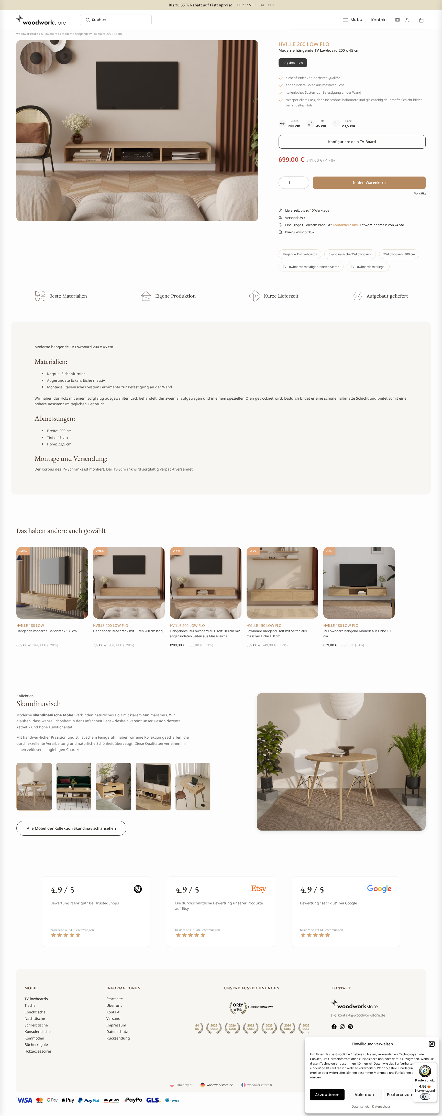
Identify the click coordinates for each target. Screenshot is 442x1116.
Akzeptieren (327, 1094)
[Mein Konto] (407, 20)
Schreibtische (36, 1025)
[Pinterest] (350, 1026)
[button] (431, 1043)
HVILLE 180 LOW (30, 625)
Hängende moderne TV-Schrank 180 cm (46, 631)
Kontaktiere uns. (346, 225)
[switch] (425, 1096)
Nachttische (35, 1018)
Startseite (114, 998)
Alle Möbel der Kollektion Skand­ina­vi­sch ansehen (71, 828)
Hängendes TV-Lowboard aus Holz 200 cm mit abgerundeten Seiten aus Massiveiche (205, 633)
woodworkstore (27, 34)
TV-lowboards (50, 34)
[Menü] (434, 1065)
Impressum (116, 1025)
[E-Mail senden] (397, 20)
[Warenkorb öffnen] (420, 19)
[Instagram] (342, 1026)
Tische (30, 1005)
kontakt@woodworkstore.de (361, 1015)
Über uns (114, 1005)
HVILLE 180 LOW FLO (340, 625)
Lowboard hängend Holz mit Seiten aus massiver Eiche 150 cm (277, 633)
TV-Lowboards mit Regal (368, 267)
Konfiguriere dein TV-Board (352, 141)
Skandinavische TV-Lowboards (350, 254)
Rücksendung (118, 1038)
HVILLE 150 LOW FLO (264, 625)
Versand (113, 1018)
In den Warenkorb (369, 182)
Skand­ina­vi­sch (38, 703)
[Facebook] (334, 1026)
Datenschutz (361, 1106)
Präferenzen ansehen (409, 1094)
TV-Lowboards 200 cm (399, 254)
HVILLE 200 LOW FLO (110, 625)
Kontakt (379, 20)
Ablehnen (364, 1094)
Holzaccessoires (38, 1051)
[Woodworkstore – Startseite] (41, 20)
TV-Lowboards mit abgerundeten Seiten (311, 267)
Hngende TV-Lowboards (300, 254)
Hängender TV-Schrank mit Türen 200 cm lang (128, 631)
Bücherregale (36, 1044)
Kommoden (34, 1038)
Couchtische (35, 1012)
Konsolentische (38, 1031)
